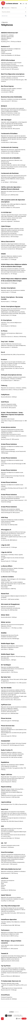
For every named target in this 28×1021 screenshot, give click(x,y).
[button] (26, 3)
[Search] (25, 15)
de (23, 3)
